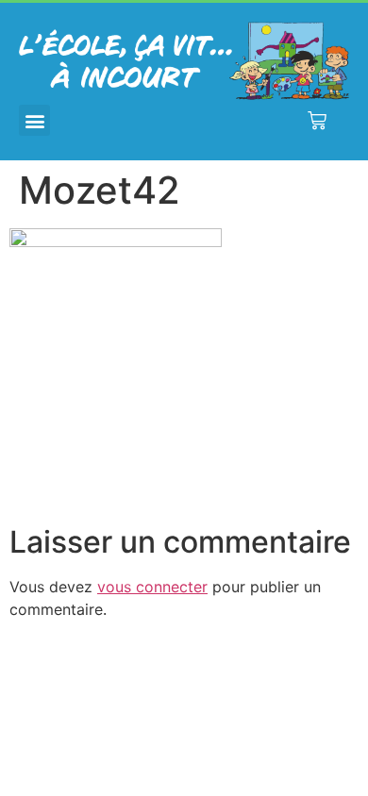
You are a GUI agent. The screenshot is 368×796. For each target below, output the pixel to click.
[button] (34, 120)
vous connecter (152, 586)
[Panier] (317, 120)
